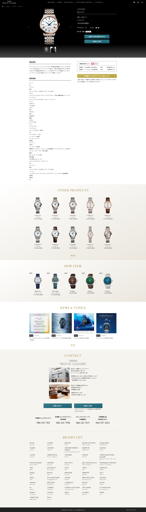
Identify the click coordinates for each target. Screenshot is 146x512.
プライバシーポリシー (131, 509)
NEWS (59, 2)
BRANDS (51, 2)
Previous (28, 27)
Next (71, 27)
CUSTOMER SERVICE (84, 2)
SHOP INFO (68, 2)
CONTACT (99, 2)
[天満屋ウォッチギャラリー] (9, 2)
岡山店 (88, 31)
